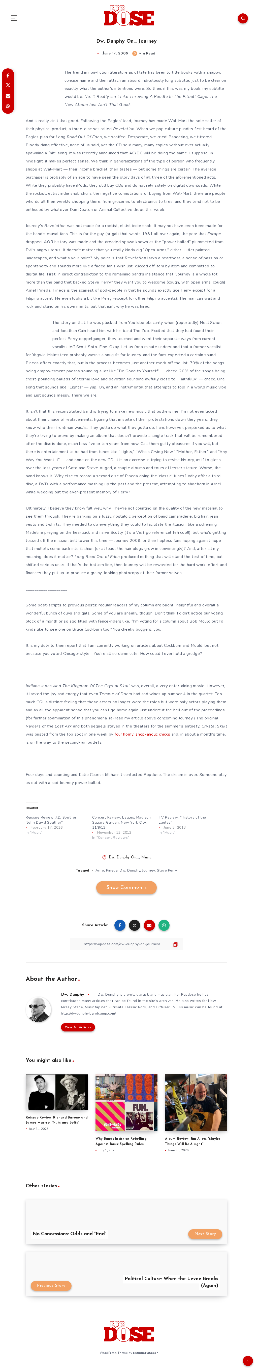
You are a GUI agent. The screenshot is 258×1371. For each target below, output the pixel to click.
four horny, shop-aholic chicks (142, 734)
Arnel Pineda (106, 870)
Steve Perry (167, 870)
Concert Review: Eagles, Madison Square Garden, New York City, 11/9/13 (121, 822)
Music (146, 857)
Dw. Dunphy (130, 870)
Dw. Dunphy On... (124, 857)
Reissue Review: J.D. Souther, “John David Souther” (51, 820)
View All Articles (78, 1027)
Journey (148, 870)
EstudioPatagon (145, 1353)
